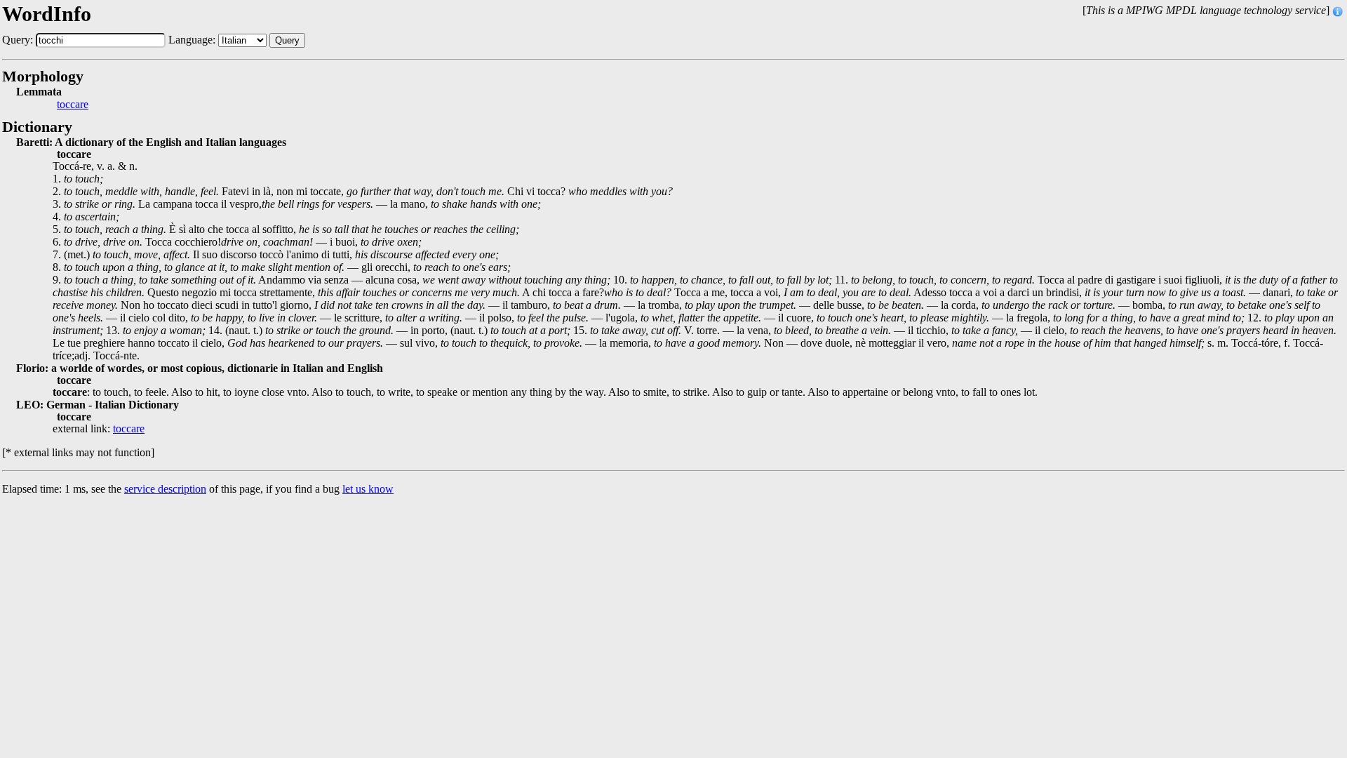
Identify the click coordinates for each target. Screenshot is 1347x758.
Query (287, 40)
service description (165, 489)
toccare (72, 104)
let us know (368, 489)
